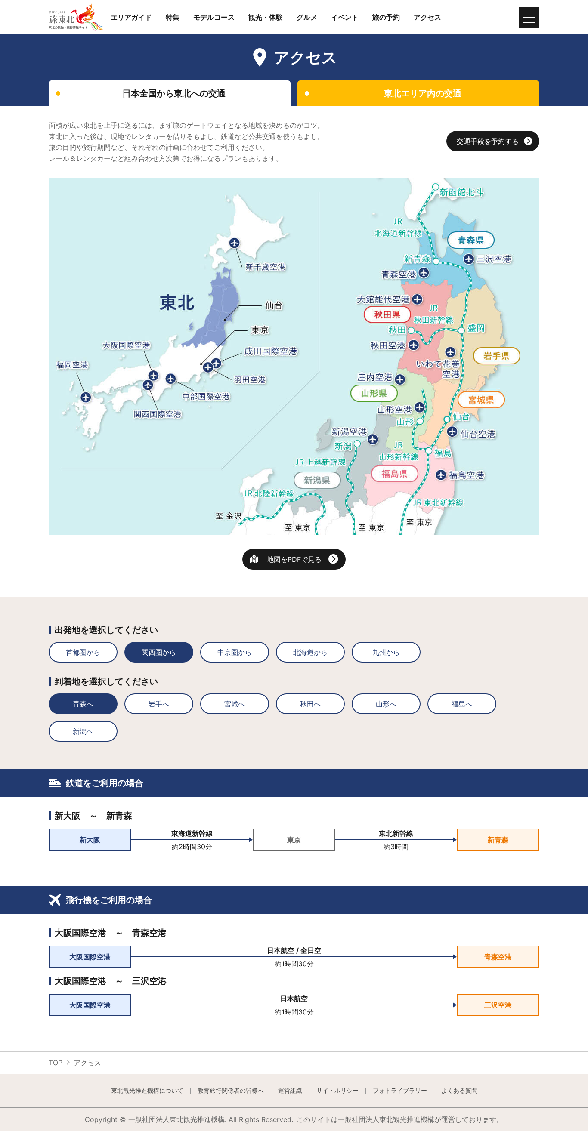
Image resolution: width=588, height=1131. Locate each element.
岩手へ (159, 704)
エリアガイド (131, 17)
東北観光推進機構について (147, 1091)
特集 (172, 17)
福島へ (462, 704)
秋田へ (310, 704)
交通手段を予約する (488, 141)
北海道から (310, 652)
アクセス (427, 17)
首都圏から (83, 652)
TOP (55, 1062)
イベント (345, 17)
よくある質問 (459, 1091)
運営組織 (290, 1091)
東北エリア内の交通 (422, 93)
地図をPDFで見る (294, 559)
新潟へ (83, 731)
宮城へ (234, 704)
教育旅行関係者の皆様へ (231, 1091)
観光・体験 (265, 17)
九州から (386, 652)
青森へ (83, 704)
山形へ (386, 704)
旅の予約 (386, 17)
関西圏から (159, 652)
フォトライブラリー (400, 1091)
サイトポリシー (337, 1091)
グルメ (307, 17)
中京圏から (234, 652)
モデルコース (214, 17)
